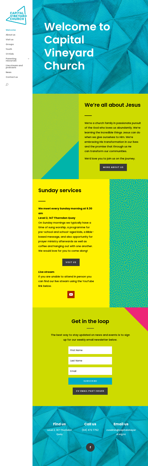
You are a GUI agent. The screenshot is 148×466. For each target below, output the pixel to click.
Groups (10, 44)
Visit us (9, 40)
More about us (113, 167)
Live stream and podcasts (14, 66)
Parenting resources (11, 60)
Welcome (11, 30)
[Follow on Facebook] (90, 447)
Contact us (12, 77)
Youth (9, 49)
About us (10, 35)
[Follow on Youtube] (71, 294)
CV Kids (10, 54)
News (8, 72)
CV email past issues (90, 391)
